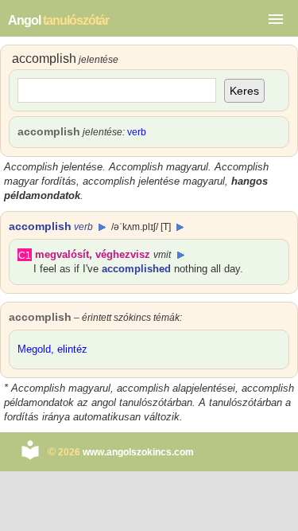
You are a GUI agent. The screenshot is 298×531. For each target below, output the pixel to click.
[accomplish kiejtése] (102, 227)
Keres (244, 90)
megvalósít (62, 254)
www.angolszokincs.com (138, 452)
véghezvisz (133, 254)
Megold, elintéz (52, 349)
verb (136, 132)
